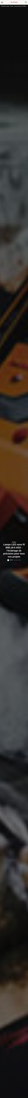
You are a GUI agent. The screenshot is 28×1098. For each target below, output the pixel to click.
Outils (14, 542)
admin (11, 560)
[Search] (26, 2)
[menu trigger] (2, 2)
